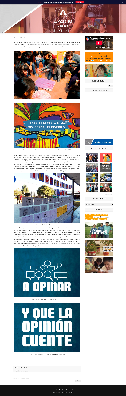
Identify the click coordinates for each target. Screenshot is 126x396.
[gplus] (59, 389)
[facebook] (55, 30)
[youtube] (62, 30)
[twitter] (59, 30)
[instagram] (66, 30)
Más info (79, 2)
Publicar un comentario (22, 371)
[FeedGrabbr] (99, 194)
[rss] (66, 389)
